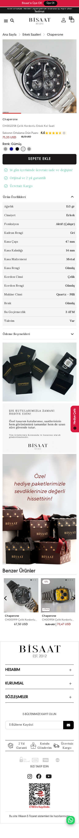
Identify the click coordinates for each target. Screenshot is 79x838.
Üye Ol (50, 3)
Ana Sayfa (9, 34)
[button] (12, 113)
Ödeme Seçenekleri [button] (16, 334)
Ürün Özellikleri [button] (14, 197)
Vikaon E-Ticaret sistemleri (34, 816)
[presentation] (5, 598)
